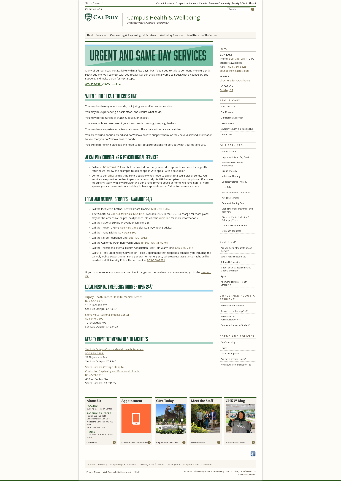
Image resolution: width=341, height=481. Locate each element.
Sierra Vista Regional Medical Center (107, 314)
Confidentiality (228, 342)
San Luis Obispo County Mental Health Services (114, 349)
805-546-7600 (94, 318)
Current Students (165, 3)
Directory (102, 464)
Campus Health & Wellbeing (163, 17)
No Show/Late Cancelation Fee (236, 364)
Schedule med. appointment (135, 442)
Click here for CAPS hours (235, 80)
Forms (224, 348)
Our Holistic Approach (232, 117)
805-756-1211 (100, 415)
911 (98, 252)
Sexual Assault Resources (233, 256)
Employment (174, 464)
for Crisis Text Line (132, 214)
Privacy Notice (93, 472)
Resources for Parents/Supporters (230, 318)
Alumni (252, 3)
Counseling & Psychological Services (133, 35)
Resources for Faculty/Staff (234, 311)
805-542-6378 (94, 301)
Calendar (161, 464)
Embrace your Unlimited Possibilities (148, 22)
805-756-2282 (99, 427)
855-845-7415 (184, 247)
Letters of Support (230, 353)
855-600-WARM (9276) (153, 242)
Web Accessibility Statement (117, 472)
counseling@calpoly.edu (234, 70)
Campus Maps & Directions (123, 464)
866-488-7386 (129, 227)
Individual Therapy (231, 176)
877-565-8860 (127, 232)
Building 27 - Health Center (99, 408)
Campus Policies (191, 464)
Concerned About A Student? (235, 325)
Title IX (136, 472)
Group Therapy (229, 170)
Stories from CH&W (235, 442)
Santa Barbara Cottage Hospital (105, 367)
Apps (223, 276)
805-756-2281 (156, 260)
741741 (116, 214)
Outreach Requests (231, 230)
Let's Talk (226, 187)
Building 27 (226, 90)
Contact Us (226, 134)
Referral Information (231, 262)
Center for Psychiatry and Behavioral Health (112, 371)
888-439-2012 (138, 237)
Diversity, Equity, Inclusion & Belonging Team (236, 219)
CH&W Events (227, 123)
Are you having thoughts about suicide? (236, 249)
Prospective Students (187, 3)
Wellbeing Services (171, 35)
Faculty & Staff (239, 3)
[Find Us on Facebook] (253, 454)
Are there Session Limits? (233, 359)
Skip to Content (93, 3)
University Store (146, 464)
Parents (203, 3)
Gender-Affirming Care (233, 203)
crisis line (164, 218)
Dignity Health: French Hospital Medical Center (114, 297)
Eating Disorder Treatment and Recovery (237, 210)
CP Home (91, 464)
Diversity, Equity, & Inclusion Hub (237, 128)
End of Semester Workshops (236, 192)
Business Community (219, 3)
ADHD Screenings (230, 197)
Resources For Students (232, 305)
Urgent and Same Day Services (237, 157)
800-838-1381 (94, 353)
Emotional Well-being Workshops (232, 164)
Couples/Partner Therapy (234, 181)
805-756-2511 (238, 58)
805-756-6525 (237, 66)
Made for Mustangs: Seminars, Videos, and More (236, 269)
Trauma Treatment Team (234, 225)
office (111, 175)
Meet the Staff (198, 442)
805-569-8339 (94, 375)
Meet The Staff (228, 106)
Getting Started (228, 151)
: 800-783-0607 (159, 209)
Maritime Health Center (202, 35)
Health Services (96, 35)
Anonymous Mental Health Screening (234, 283)
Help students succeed (167, 442)
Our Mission (227, 112)
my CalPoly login (93, 8)
